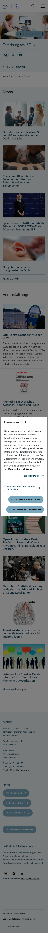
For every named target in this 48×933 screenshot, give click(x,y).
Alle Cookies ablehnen (23, 499)
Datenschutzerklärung (20, 469)
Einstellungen (31, 475)
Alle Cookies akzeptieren (23, 509)
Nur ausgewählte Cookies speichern (21, 487)
